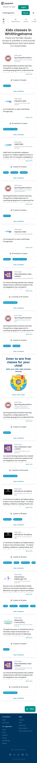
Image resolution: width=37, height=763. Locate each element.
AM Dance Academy (23, 491)
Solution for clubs (9, 7)
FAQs (20, 722)
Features (4, 735)
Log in (23, 7)
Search (25, 13)
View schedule (18, 91)
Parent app (5, 722)
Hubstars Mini (20, 101)
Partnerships (6, 740)
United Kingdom (20, 750)
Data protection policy (26, 731)
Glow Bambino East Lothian (22, 275)
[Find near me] (33, 13)
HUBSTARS (18, 144)
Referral (4, 743)
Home (4, 732)
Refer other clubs (18, 395)
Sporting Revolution (23, 57)
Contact (21, 720)
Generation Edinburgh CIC (20, 578)
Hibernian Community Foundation (19, 622)
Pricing (4, 738)
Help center (22, 725)
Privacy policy (23, 728)
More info (29, 74)
